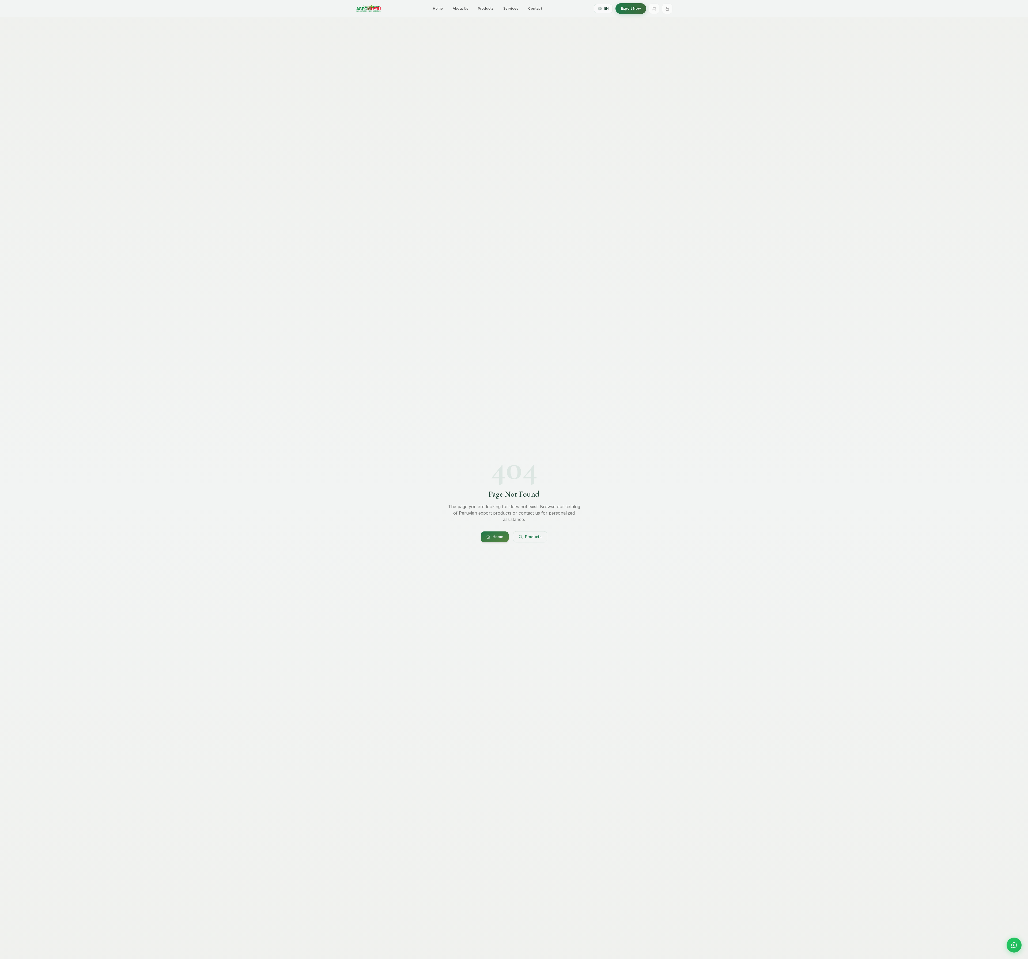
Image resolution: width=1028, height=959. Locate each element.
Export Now (631, 8)
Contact (535, 8)
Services (511, 8)
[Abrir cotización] (654, 8)
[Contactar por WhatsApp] (1014, 945)
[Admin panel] (667, 8)
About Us (460, 8)
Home (438, 8)
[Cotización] (654, 8)
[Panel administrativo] (667, 8)
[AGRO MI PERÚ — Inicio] (368, 8)
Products (486, 8)
